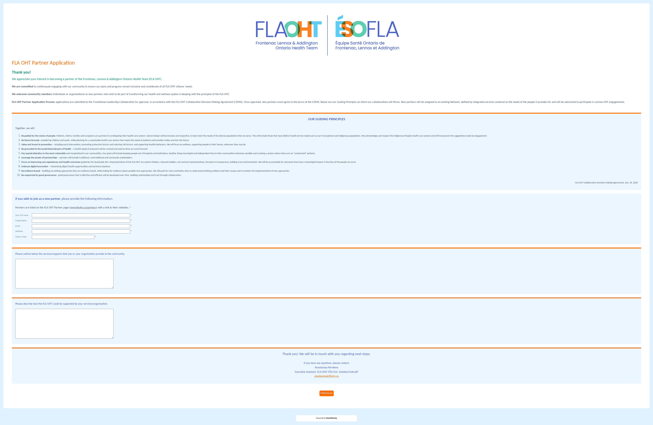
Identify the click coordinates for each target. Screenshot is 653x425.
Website (19, 231)
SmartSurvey (331, 418)
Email (17, 226)
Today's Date (21, 237)
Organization (21, 220)
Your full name (21, 215)
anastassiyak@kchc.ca (326, 376)
